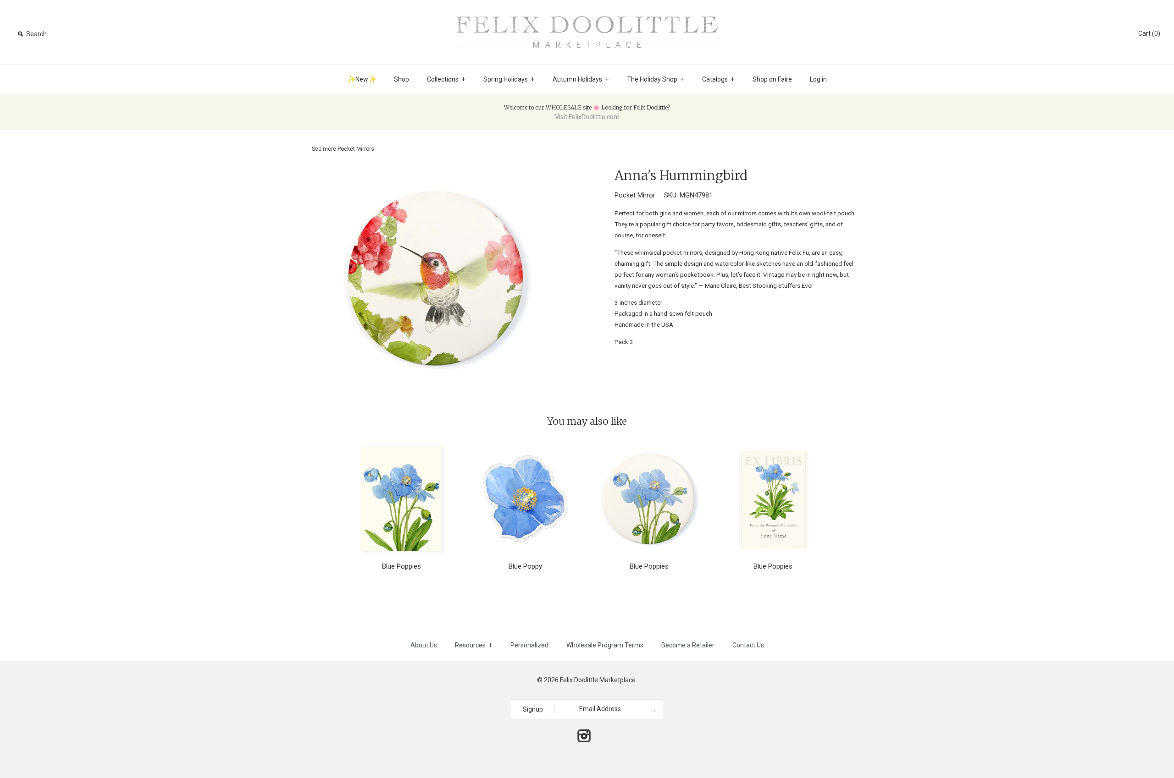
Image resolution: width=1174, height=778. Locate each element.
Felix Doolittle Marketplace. (598, 680)
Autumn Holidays (581, 79)
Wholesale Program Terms (604, 645)
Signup (533, 709)
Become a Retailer (687, 645)
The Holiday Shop (655, 79)
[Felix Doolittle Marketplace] (587, 15)
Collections (446, 79)
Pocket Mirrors (356, 149)
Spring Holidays (508, 79)
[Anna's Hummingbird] (436, 174)
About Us (423, 645)
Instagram (584, 736)
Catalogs (718, 79)
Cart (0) (1149, 33)
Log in (818, 79)
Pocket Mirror (635, 195)
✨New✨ (362, 79)
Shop (401, 79)
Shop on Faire (772, 79)
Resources (473, 645)
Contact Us (748, 645)
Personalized (529, 645)
